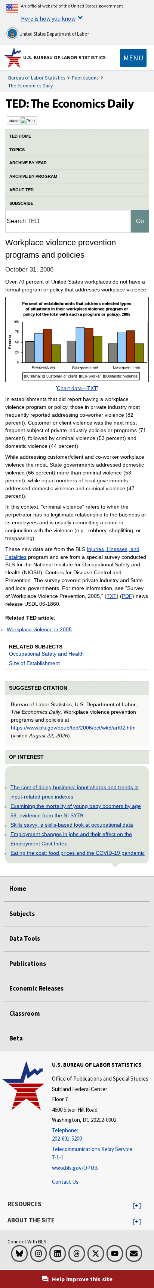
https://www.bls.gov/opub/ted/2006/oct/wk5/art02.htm (73, 728)
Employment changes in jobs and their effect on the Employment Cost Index (71, 839)
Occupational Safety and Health (46, 654)
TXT (112, 596)
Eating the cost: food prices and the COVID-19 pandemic (77, 853)
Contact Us (65, 1181)
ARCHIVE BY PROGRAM (33, 176)
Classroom (24, 1013)
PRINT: (15, 120)
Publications (85, 77)
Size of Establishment (34, 663)
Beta (16, 1038)
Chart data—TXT (77, 388)
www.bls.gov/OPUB (75, 1167)
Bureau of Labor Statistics (36, 77)
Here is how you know (48, 18)
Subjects (22, 914)
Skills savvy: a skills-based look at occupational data (71, 825)
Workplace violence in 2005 (39, 629)
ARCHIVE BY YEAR (28, 163)
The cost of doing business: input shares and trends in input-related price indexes (74, 792)
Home (17, 888)
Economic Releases (36, 988)
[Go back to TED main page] (77, 105)
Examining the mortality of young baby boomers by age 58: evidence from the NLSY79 (75, 810)
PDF (127, 596)
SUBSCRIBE (21, 203)
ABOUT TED (21, 190)
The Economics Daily (30, 85)
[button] (137, 1205)
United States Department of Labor (53, 34)
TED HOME (20, 136)
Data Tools (24, 938)
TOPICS (17, 149)
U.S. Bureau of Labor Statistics (64, 57)
